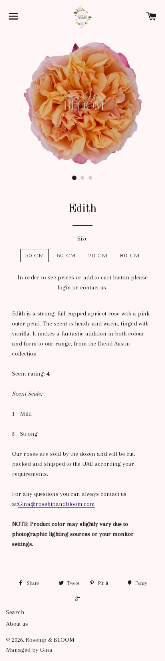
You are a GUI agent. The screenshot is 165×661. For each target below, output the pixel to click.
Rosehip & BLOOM (50, 639)
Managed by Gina (29, 649)
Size (82, 238)
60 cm (66, 255)
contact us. (93, 287)
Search (15, 612)
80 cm (130, 255)
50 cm (34, 255)
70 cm (98, 255)
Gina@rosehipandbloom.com (56, 503)
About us (17, 623)
